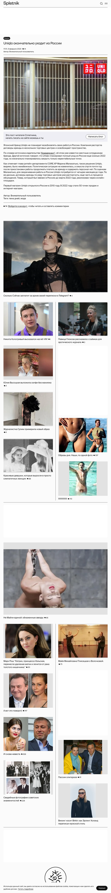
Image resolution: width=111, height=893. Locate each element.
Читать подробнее (25, 889)
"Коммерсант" (48, 153)
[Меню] (106, 3)
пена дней (14, 198)
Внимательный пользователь (26, 195)
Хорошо (102, 888)
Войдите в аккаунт (17, 206)
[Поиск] (101, 3)
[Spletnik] (11, 3)
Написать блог (95, 136)
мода (23, 198)
